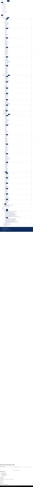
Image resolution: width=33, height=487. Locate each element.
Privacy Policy (2, 476)
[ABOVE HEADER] (2, 2)
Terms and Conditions (3, 475)
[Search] (8, 1)
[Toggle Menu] (8, 17)
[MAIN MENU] (2, 15)
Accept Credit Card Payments (16, 470)
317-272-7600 (1, 482)
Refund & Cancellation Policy (4, 474)
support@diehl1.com (2, 483)
